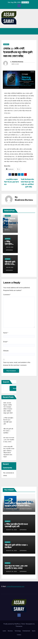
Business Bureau (17, 62)
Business (6, 44)
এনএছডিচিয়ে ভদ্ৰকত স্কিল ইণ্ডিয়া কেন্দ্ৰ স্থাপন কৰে (11, 181)
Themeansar (19, 626)
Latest (4, 631)
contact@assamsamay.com (15, 586)
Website (6, 351)
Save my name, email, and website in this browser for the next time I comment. (16, 364)
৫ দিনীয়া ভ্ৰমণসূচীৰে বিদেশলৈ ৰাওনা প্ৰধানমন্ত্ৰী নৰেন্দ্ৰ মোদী (16, 525)
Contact (19, 634)
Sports (33, 631)
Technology (18, 631)
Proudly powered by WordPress (12, 624)
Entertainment (26, 631)
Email (5, 341)
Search (6, 382)
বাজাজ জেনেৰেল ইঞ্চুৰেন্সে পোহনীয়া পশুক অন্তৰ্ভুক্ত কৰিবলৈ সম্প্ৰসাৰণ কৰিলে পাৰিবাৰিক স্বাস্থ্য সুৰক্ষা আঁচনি (18, 505)
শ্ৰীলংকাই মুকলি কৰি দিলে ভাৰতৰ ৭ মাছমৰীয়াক (10, 264)
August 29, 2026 (11, 509)
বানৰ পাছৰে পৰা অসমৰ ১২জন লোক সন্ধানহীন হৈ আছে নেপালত (8, 440)
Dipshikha (9, 250)
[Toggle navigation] (35, 31)
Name (5, 333)
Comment (7, 294)
